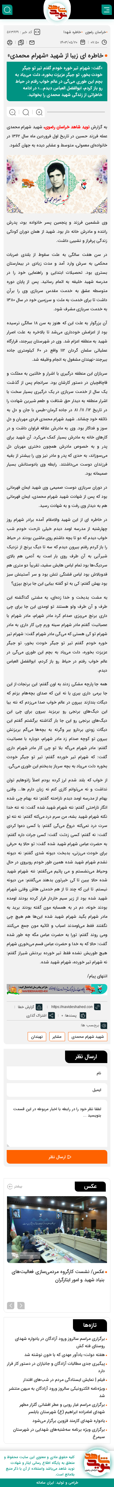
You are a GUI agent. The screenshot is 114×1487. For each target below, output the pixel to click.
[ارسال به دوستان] (32, 42)
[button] (21, 1305)
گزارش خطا (26, 1007)
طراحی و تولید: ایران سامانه (57, 1482)
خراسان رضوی (95, 32)
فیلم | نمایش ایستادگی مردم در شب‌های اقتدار (64, 1379)
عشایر (57, 1037)
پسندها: (70, 1015)
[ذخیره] (21, 42)
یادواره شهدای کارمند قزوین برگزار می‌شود (69, 1420)
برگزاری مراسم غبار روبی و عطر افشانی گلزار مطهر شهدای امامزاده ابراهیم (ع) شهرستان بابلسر (62, 1408)
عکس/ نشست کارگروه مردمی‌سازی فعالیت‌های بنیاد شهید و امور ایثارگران (58, 1276)
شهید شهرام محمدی (87, 1037)
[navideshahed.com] (97, 1463)
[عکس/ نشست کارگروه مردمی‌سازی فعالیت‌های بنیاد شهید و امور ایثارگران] (57, 1229)
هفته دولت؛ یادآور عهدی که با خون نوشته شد (64, 1354)
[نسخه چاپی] (10, 42)
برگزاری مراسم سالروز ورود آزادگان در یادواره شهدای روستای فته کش (60, 1342)
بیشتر (17, 1186)
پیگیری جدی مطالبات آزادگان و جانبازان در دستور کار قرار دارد (56, 1367)
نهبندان (37, 1037)
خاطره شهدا (72, 32)
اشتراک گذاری (36, 1015)
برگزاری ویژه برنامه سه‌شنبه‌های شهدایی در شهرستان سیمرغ (59, 1433)
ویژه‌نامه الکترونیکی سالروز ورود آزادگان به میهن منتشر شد (57, 1392)
